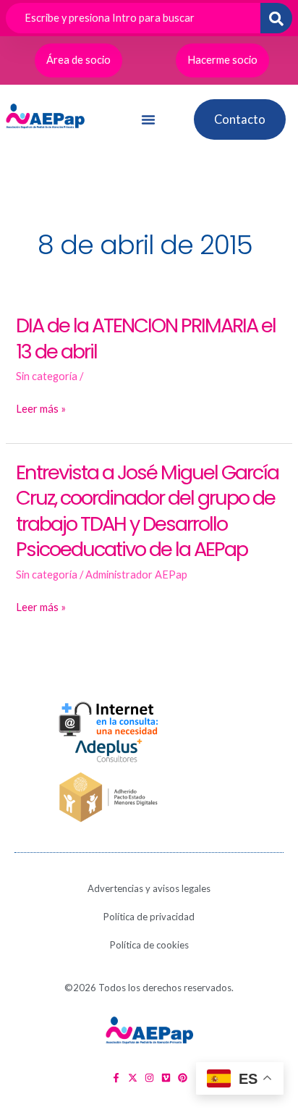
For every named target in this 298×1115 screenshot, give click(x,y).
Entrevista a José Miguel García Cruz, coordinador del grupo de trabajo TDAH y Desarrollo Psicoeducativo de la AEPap (147, 511)
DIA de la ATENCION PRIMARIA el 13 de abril (146, 338)
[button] (148, 119)
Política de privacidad (149, 916)
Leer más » (41, 409)
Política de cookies (149, 945)
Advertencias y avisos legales (149, 888)
